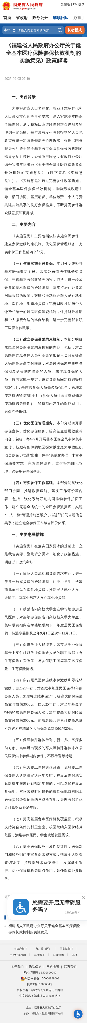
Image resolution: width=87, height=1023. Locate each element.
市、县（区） (43, 948)
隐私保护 (35, 966)
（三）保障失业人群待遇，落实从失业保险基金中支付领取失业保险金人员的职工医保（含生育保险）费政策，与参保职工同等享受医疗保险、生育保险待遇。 (43, 657)
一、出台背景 (24, 97)
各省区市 (39, 955)
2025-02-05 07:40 (17, 78)
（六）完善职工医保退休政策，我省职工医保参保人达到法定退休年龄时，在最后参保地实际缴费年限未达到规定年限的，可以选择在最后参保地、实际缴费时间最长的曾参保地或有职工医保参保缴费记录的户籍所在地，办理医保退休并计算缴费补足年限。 (43, 787)
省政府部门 (20, 948)
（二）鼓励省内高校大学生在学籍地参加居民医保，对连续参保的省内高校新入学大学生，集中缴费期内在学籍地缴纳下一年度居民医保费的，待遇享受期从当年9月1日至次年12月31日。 (43, 621)
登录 (81, 4)
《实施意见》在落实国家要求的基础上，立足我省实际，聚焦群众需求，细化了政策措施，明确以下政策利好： (43, 554)
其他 (74, 955)
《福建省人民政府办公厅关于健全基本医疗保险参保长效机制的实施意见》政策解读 (43, 52)
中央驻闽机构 (18, 955)
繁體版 (65, 4)
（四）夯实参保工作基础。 (34, 483)
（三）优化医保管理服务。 (34, 423)
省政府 (22, 17)
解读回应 (61, 17)
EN (75, 4)
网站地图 (52, 966)
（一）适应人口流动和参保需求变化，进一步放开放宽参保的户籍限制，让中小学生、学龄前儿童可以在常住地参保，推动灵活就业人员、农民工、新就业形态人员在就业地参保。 (43, 586)
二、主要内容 (24, 224)
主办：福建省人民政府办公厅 (43, 1007)
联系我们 (70, 966)
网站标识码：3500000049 (39, 972)
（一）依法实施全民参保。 (34, 263)
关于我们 (17, 966)
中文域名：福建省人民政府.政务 (40, 996)
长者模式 (75, 30)
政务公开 (40, 17)
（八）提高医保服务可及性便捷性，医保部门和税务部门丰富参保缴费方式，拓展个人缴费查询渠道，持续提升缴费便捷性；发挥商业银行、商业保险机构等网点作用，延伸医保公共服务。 (43, 863)
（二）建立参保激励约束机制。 (38, 339)
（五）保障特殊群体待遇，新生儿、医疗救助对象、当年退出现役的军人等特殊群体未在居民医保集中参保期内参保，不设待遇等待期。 (43, 748)
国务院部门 (66, 948)
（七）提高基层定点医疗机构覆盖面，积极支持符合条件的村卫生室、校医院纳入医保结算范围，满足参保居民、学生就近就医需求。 (43, 827)
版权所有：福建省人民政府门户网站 (40, 990)
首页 (7, 17)
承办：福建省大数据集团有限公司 (43, 1013)
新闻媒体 (58, 955)
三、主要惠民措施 (28, 534)
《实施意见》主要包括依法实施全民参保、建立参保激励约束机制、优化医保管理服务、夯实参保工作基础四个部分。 (43, 244)
